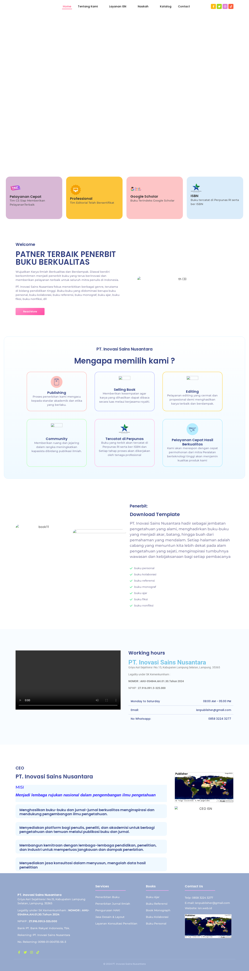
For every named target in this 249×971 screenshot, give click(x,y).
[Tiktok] (230, 6)
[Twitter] (219, 6)
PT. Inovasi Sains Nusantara (167, 662)
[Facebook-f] (213, 6)
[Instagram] (225, 6)
